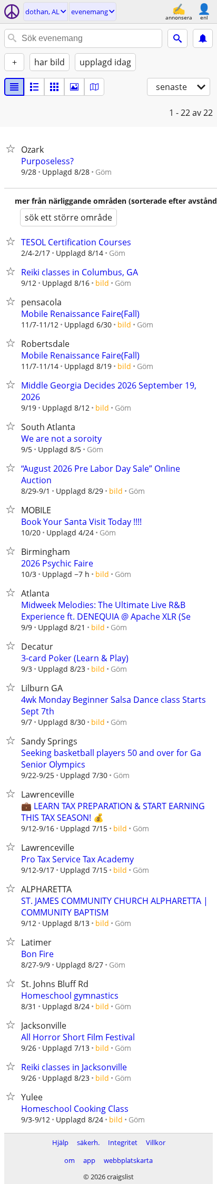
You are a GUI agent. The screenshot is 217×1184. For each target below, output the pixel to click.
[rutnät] (54, 87)
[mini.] (34, 87)
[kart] (94, 87)
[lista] (14, 87)
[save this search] (203, 38)
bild (102, 283)
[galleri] (74, 87)
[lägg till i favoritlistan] (12, 148)
